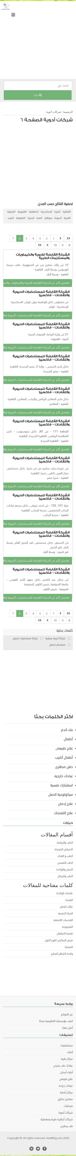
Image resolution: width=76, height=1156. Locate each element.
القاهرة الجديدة (49, 441)
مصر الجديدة (50, 371)
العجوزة (55, 339)
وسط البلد (52, 274)
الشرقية (11, 212)
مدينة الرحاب (50, 515)
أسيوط (58, 218)
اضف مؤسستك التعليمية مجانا (56, 1021)
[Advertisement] (38, 41)
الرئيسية (68, 111)
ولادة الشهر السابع (62, 954)
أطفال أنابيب (64, 757)
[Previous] (60, 238)
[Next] (47, 245)
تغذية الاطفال (65, 934)
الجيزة (57, 212)
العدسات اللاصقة (63, 920)
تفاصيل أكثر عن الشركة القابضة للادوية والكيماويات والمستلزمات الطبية (36, 283)
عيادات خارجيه (63, 776)
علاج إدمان (65, 804)
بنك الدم (67, 730)
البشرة (69, 900)
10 (55, 245)
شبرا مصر (52, 478)
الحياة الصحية (65, 913)
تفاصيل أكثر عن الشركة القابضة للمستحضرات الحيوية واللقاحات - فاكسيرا (36, 315)
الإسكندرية (46, 212)
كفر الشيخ (63, 552)
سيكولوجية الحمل (60, 794)
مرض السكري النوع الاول (59, 940)
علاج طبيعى (64, 748)
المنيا (39, 218)
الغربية (67, 218)
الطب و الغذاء (65, 856)
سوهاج (48, 218)
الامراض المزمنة (64, 849)
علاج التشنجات (63, 813)
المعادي (53, 404)
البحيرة (30, 218)
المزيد (11, 218)
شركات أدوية (53, 111)
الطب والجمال (65, 876)
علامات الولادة (64, 893)
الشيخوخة (67, 927)
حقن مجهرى (64, 767)
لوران (51, 307)
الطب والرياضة (65, 843)
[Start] (68, 238)
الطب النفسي (65, 863)
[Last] (39, 245)
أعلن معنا (67, 1028)
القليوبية (22, 212)
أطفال (68, 739)
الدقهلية (34, 212)
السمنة (69, 947)
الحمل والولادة (64, 869)
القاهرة (66, 212)
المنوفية (20, 218)
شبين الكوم (50, 589)
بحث (36, 95)
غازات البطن (66, 907)
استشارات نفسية (61, 785)
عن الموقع (67, 1014)
